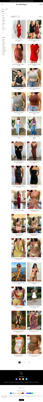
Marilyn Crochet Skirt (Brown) (34, 355)
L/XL (3, 24)
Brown (4, 42)
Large (4, 23)
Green (4, 44)
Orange (4, 51)
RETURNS (17, 382)
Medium (4, 20)
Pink (3, 53)
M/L (3, 21)
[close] (41, 1)
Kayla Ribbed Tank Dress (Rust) (18, 64)
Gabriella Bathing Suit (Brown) (34, 282)
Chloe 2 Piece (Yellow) (34, 234)
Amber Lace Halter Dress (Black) (19, 186)
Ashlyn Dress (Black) (34, 186)
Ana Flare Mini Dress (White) (34, 306)
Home (3, 9)
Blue (3, 40)
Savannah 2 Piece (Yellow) (19, 258)
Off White (4, 50)
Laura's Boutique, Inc (22, 390)
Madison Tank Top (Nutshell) (34, 112)
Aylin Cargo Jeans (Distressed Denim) (34, 137)
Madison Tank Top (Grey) (18, 112)
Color (3, 37)
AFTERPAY (31, 382)
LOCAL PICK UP (12, 382)
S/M (3, 19)
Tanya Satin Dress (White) (18, 355)
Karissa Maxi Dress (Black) (19, 161)
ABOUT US (6, 382)
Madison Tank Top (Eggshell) (34, 88)
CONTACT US (36, 382)
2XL (3, 27)
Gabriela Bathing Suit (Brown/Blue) (18, 282)
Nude (4, 49)
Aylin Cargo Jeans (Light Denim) (19, 136)
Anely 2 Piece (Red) (18, 39)
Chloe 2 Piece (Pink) (18, 234)
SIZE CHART (26, 382)
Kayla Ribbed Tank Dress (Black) (34, 39)
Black (3, 39)
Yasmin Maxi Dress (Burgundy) (18, 210)
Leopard (4, 47)
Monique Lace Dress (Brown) (34, 161)
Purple (4, 54)
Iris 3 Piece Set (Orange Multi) (34, 210)
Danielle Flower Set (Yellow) (19, 306)
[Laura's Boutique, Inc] (21, 4)
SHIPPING (21, 382)
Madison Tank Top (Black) (18, 88)
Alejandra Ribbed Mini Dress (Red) (34, 64)
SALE (7, 9)
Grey (3, 46)
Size (3, 15)
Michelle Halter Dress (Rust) (34, 330)
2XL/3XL (4, 28)
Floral (4, 43)
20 (28, 362)
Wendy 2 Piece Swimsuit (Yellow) (34, 258)
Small (4, 17)
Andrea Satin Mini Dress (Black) (18, 330)
